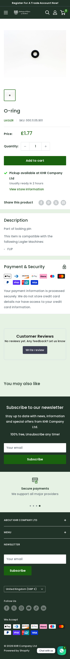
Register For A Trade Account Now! (35, 3)
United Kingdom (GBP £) (21, 589)
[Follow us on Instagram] (21, 608)
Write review (35, 350)
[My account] (55, 12)
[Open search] (47, 12)
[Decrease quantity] (25, 146)
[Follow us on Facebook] (6, 608)
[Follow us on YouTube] (29, 608)
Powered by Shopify (17, 650)
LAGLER (9, 120)
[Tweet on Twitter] (56, 202)
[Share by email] (63, 202)
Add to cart (35, 160)
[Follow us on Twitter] (14, 608)
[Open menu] (6, 12)
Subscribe (35, 459)
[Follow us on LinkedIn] (43, 608)
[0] (62, 12)
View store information (26, 189)
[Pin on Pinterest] (48, 202)
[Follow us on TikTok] (36, 608)
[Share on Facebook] (41, 202)
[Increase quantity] (46, 146)
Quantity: (11, 146)
